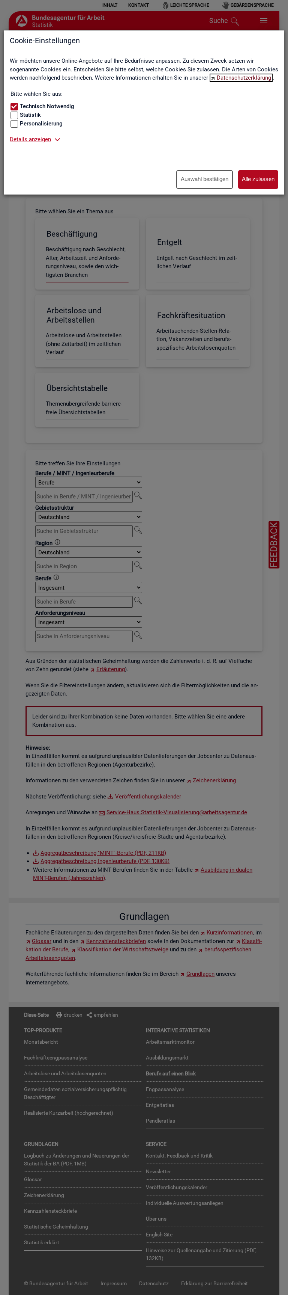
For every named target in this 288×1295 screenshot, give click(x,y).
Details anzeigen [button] (30, 139)
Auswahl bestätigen (204, 179)
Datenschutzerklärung (244, 77)
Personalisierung (41, 123)
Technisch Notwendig (47, 106)
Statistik (30, 115)
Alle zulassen (258, 179)
